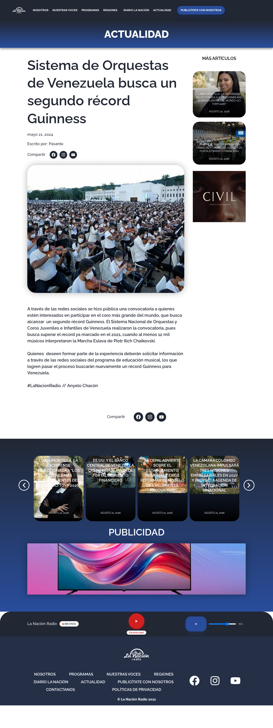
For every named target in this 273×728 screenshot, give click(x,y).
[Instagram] (63, 155)
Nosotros (40, 10)
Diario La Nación (136, 10)
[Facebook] (53, 155)
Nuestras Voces (64, 10)
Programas (90, 10)
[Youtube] (73, 155)
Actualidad (162, 10)
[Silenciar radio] (196, 624)
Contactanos (60, 689)
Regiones (110, 10)
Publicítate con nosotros (201, 10)
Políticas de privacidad (136, 689)
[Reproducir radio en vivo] (136, 621)
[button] (24, 485)
